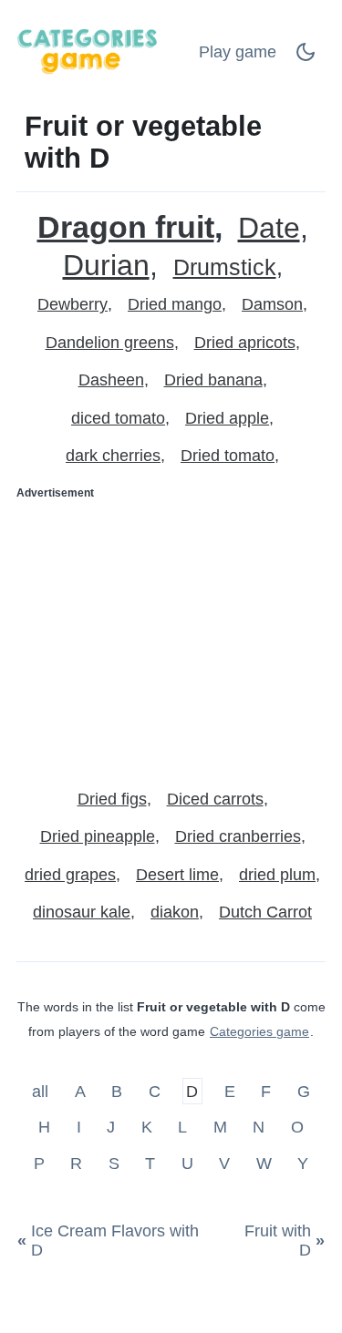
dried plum (277, 875)
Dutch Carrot (265, 912)
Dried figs (112, 799)
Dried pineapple (97, 836)
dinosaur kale (81, 912)
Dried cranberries (238, 836)
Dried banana (213, 380)
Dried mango (175, 304)
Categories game (259, 1031)
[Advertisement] (171, 636)
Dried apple (227, 418)
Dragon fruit (125, 227)
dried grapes (70, 875)
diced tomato (118, 418)
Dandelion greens (110, 342)
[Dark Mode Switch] (305, 57)
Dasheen (111, 380)
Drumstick (224, 267)
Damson (272, 304)
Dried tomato (228, 455)
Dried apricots (244, 342)
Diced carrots (215, 799)
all (42, 1091)
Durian (106, 265)
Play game (237, 52)
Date (269, 228)
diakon (174, 912)
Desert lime (177, 875)
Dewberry (72, 304)
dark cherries (113, 455)
